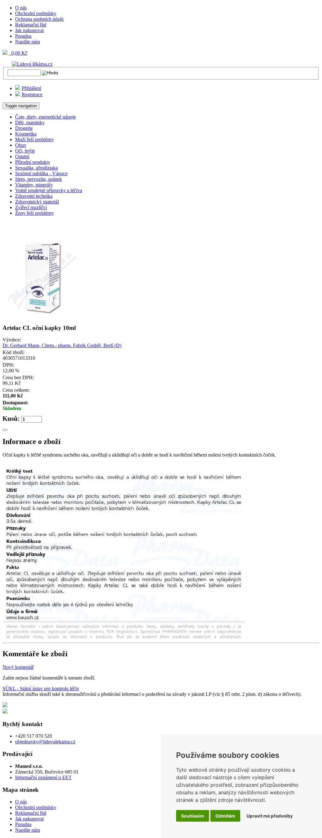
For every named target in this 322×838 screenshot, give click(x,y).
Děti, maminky (30, 122)
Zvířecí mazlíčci (31, 207)
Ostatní (22, 156)
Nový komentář (18, 667)
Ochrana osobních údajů (39, 19)
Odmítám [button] (225, 816)
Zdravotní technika (34, 196)
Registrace (32, 94)
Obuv (20, 145)
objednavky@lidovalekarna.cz (45, 741)
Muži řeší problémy (34, 139)
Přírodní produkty (32, 162)
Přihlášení (31, 88)
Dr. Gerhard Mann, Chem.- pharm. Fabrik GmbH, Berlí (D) (62, 345)
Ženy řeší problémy (34, 213)
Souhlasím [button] (192, 816)
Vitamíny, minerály (34, 184)
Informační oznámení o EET (43, 777)
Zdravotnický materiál (37, 201)
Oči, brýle (25, 150)
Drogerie (24, 128)
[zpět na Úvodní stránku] (28, 63)
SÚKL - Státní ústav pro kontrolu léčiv (41, 688)
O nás (21, 7)
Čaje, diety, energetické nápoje (45, 116)
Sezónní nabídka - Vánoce (41, 173)
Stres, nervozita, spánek (38, 179)
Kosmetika (25, 133)
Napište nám (27, 41)
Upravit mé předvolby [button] (270, 816)
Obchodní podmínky (35, 13)
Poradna (23, 36)
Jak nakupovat (29, 30)
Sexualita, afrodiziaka (36, 167)
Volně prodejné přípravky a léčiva (48, 190)
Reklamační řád (30, 24)
